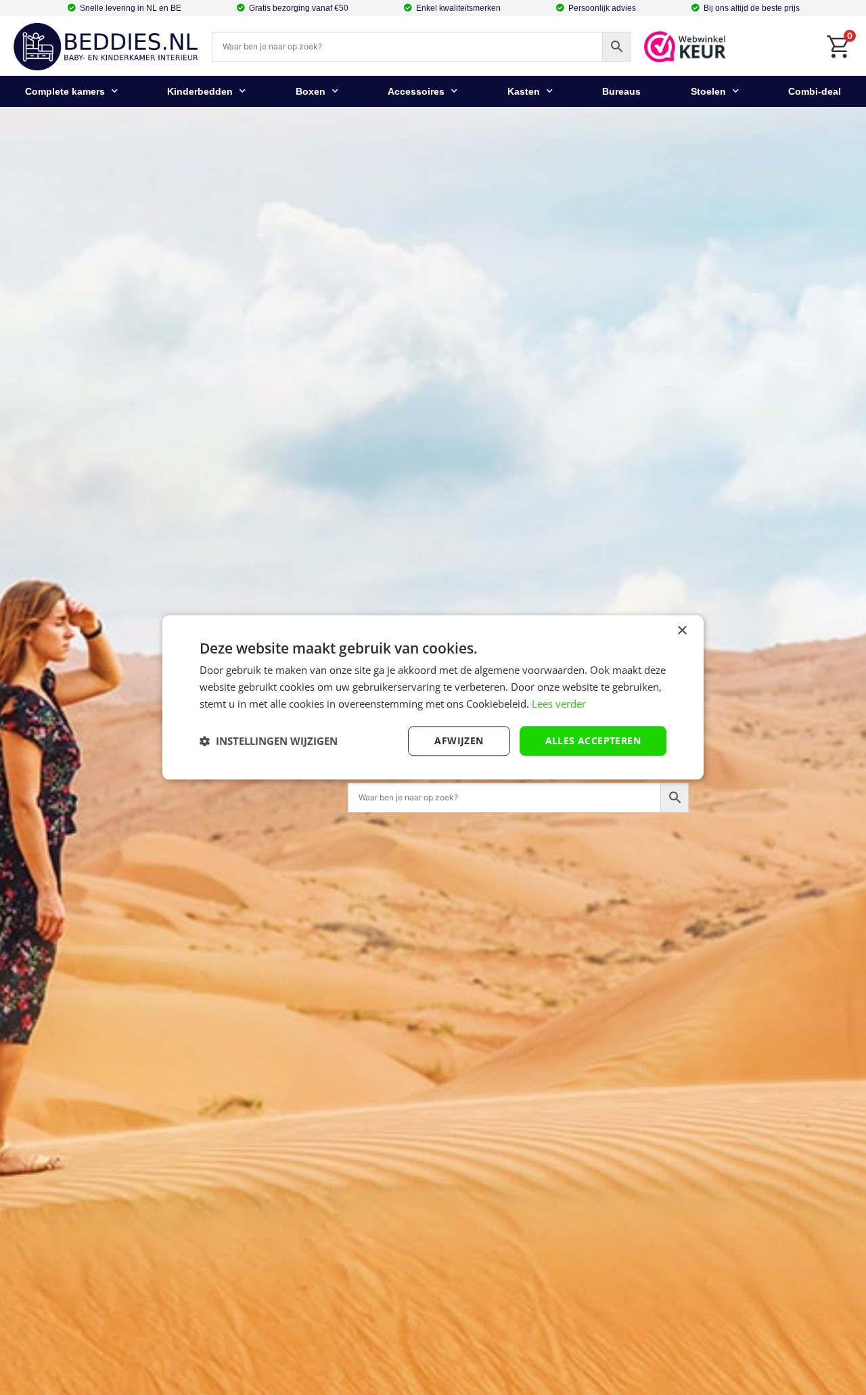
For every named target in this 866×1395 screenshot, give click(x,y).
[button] (269, 740)
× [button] (682, 631)
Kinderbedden (200, 91)
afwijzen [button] (458, 740)
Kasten (523, 91)
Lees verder (559, 703)
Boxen (310, 91)
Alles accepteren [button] (593, 740)
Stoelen (708, 91)
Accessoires (416, 91)
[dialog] (433, 697)
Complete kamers (65, 91)
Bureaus (621, 91)
